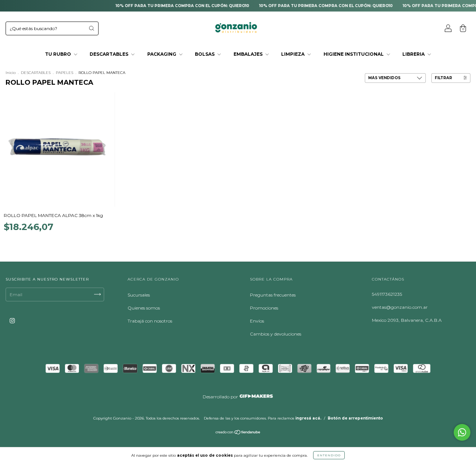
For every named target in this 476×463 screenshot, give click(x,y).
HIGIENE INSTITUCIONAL (354, 54)
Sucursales (139, 295)
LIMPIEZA (293, 54)
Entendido (329, 455)
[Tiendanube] (238, 433)
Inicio (11, 72)
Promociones (264, 308)
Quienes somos (144, 308)
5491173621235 (387, 294)
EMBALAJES (249, 54)
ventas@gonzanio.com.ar (400, 307)
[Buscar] (91, 28)
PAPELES (64, 72)
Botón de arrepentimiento (355, 418)
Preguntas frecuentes (273, 295)
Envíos (257, 321)
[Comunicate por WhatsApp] (462, 432)
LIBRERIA (414, 54)
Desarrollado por (221, 396)
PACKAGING (162, 54)
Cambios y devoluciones (275, 334)
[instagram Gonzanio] (12, 320)
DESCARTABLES (109, 54)
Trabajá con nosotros (150, 321)
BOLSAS (205, 54)
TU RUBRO (58, 54)
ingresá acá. (308, 418)
